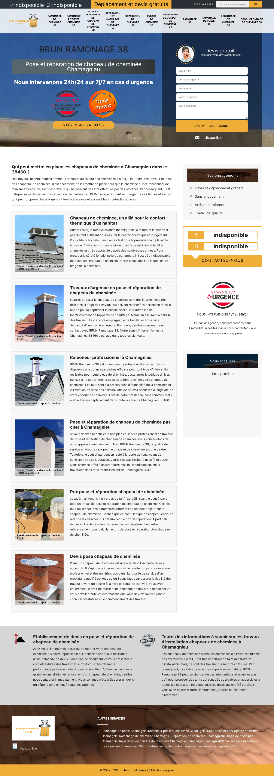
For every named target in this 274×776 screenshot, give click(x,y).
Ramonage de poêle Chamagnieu (125, 731)
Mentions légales (162, 770)
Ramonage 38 (190, 21)
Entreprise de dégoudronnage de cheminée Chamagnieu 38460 (193, 746)
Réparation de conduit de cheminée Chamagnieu (153, 741)
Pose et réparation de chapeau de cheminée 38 (93, 20)
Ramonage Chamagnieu (204, 741)
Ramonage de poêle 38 (209, 20)
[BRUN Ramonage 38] (24, 20)
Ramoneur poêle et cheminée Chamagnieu (177, 731)
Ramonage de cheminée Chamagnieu (145, 736)
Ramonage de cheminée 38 (55, 21)
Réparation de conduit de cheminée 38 (170, 20)
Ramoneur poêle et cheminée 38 (73, 21)
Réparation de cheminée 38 (132, 21)
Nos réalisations (83, 125)
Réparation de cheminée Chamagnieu (197, 736)
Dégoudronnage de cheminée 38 (252, 21)
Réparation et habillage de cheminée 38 (113, 21)
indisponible (29, 5)
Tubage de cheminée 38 (151, 21)
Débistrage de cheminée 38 (228, 21)
